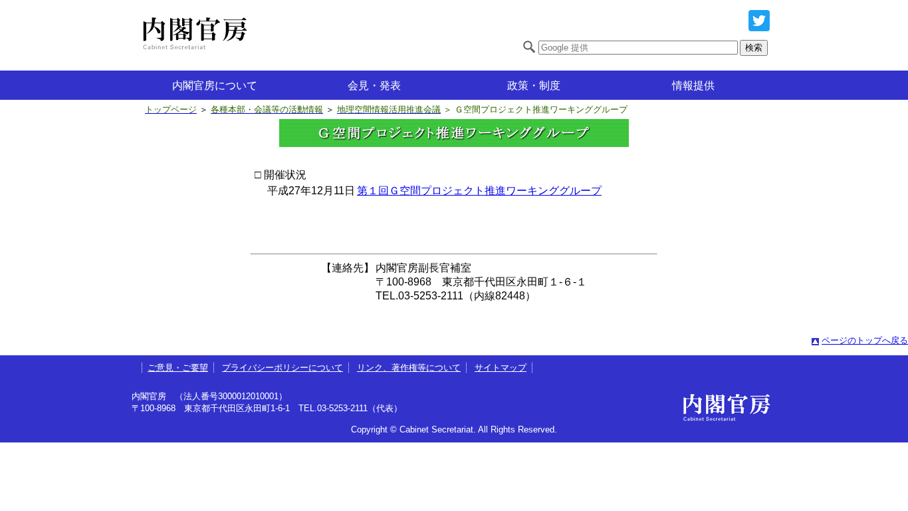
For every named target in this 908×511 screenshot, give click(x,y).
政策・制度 (533, 85)
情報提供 (693, 85)
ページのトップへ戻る (865, 340)
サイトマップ (500, 368)
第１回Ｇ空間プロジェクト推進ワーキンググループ (479, 190)
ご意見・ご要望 (178, 368)
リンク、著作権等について (409, 368)
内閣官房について (214, 85)
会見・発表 (374, 85)
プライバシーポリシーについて (282, 368)
